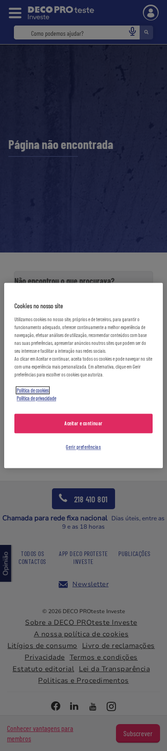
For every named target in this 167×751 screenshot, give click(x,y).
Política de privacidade (36, 398)
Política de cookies (33, 391)
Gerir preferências (83, 447)
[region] (83, 375)
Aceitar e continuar (83, 424)
